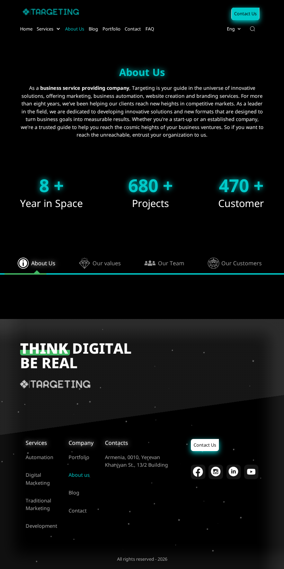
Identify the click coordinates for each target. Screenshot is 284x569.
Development (41, 526)
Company (81, 443)
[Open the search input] (252, 28)
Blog (74, 492)
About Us (43, 263)
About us (79, 475)
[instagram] (215, 472)
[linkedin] (234, 472)
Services (36, 443)
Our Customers (241, 263)
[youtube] (251, 472)
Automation (39, 457)
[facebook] (198, 472)
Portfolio (79, 457)
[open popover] (58, 28)
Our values (106, 263)
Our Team (171, 263)
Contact (78, 510)
